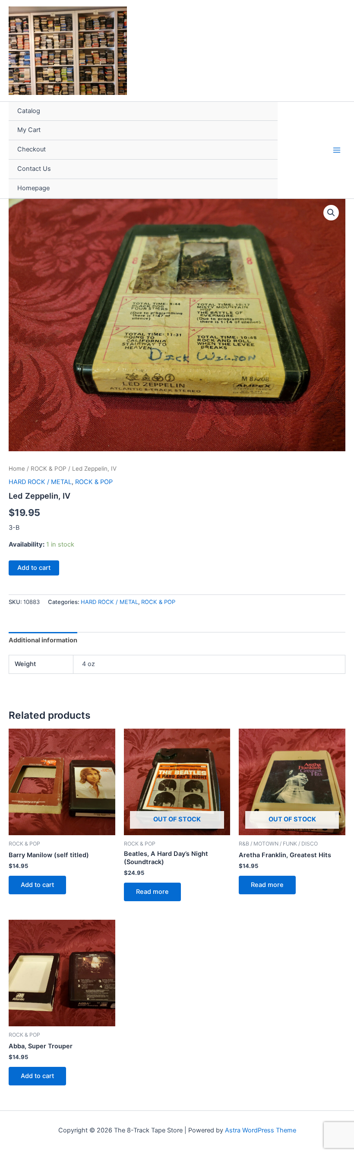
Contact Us (34, 169)
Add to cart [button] (37, 885)
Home (17, 468)
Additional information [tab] (43, 640)
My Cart (29, 130)
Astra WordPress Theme (260, 1130)
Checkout (31, 149)
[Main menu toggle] (336, 149)
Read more (152, 892)
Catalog (28, 111)
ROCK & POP (48, 468)
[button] (331, 212)
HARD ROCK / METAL (40, 482)
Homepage (33, 188)
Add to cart (34, 568)
